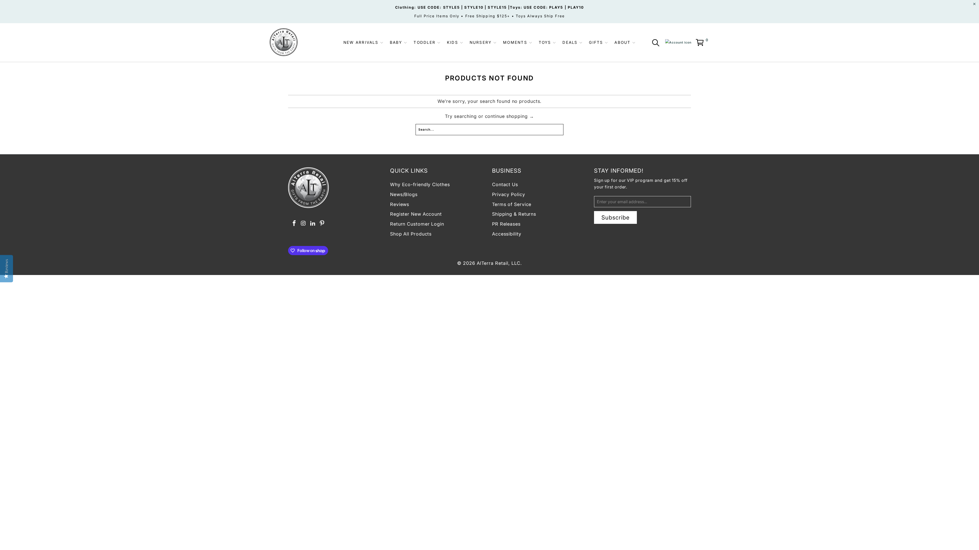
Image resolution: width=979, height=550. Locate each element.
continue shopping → (509, 116)
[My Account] (678, 42)
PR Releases (506, 224)
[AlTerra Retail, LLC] (284, 42)
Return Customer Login (417, 224)
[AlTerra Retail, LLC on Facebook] (294, 223)
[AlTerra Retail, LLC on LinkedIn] (313, 223)
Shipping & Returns (514, 214)
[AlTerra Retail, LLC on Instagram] (303, 223)
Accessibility (506, 234)
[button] (363, 42)
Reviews (399, 204)
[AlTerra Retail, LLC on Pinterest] (322, 223)
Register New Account (416, 214)
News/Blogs (404, 194)
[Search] (656, 43)
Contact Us (505, 184)
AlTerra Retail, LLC (498, 263)
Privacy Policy (508, 194)
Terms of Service (511, 204)
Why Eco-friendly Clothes (420, 184)
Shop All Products (411, 234)
